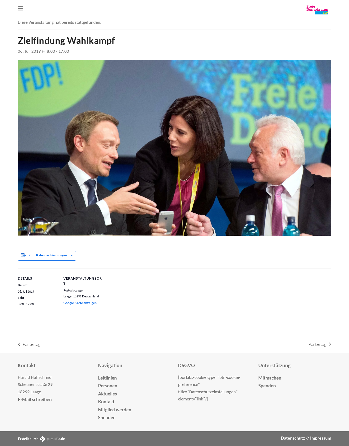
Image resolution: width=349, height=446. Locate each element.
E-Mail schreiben (35, 399)
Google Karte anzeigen (80, 303)
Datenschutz (293, 438)
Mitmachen (269, 377)
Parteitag (31, 344)
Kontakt (106, 401)
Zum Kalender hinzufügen (47, 255)
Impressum (320, 438)
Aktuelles (107, 393)
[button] (20, 8)
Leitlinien (107, 377)
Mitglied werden (114, 409)
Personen (107, 385)
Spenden (107, 417)
